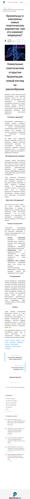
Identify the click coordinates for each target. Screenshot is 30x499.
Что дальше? (9, 407)
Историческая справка (11, 400)
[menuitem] (13, 2)
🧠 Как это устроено (13, 2)
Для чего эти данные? (11, 402)
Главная (5, 8)
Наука (9, 8)
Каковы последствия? (11, 405)
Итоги (7, 409)
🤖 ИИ (21, 2)
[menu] (17, 2)
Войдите (8, 387)
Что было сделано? (10, 398)
